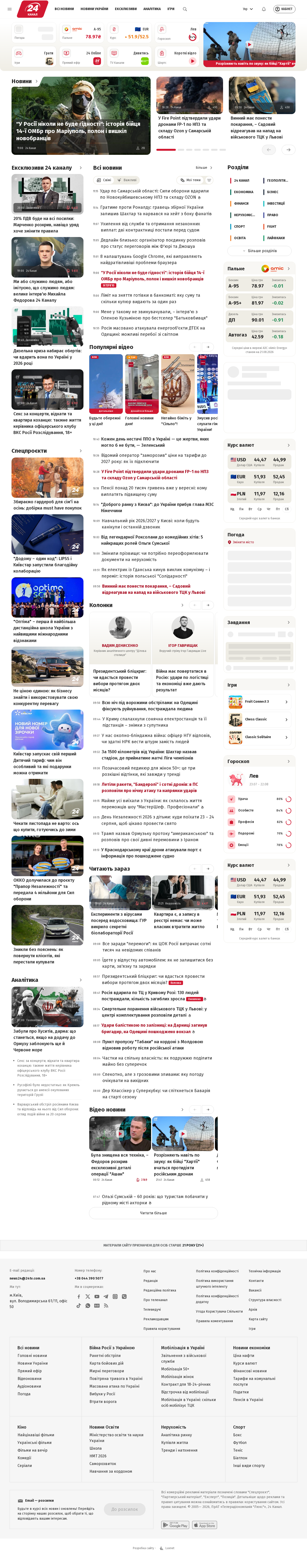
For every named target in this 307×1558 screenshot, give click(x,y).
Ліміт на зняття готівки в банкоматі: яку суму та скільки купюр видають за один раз (150, 298)
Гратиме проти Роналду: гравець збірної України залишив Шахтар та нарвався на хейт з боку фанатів (156, 210)
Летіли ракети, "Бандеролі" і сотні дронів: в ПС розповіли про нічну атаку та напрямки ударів (150, 787)
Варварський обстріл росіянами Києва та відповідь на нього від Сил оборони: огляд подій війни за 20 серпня (48, 1109)
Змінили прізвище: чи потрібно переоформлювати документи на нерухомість (155, 556)
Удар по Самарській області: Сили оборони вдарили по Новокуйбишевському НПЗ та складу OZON (154, 194)
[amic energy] (272, 268)
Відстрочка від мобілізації (185, 1392)
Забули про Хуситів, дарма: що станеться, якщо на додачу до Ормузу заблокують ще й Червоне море (44, 1041)
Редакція (150, 1281)
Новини (22, 81)
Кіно (22, 1427)
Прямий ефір (30, 1371)
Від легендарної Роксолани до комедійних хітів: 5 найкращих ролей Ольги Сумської (152, 540)
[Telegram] (106, 1296)
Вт (250, 509)
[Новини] (36, 81)
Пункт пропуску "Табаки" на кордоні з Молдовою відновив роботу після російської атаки (152, 1045)
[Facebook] (79, 1296)
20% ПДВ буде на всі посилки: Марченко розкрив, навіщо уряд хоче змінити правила (46, 225)
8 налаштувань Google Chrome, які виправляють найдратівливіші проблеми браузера (151, 259)
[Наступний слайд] (289, 44)
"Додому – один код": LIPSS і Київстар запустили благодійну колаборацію (45, 565)
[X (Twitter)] (88, 1296)
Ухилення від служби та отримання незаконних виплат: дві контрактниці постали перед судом (150, 227)
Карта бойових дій (106, 1363)
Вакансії (255, 1290)
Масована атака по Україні (114, 1386)
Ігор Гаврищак (183, 645)
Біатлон (240, 1458)
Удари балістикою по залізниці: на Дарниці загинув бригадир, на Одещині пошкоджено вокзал (154, 1028)
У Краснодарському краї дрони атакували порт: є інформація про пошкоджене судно (151, 853)
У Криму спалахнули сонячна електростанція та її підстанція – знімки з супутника (154, 722)
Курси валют (245, 1363)
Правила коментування (214, 1321)
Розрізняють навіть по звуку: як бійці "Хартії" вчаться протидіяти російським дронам (177, 1164)
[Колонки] (182, 605)
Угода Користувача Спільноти (219, 1311)
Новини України (94, 9)
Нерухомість (173, 1427)
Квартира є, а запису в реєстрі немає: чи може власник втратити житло (179, 920)
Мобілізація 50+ (175, 1369)
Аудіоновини (29, 1386)
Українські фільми (35, 1442)
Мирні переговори (106, 1371)
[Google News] (97, 1306)
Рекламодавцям (156, 1319)
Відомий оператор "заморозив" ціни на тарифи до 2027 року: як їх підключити (154, 458)
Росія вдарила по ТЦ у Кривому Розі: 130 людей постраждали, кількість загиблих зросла (151, 996)
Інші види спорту (249, 1465)
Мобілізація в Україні (183, 1347)
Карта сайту (258, 1319)
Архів (253, 1310)
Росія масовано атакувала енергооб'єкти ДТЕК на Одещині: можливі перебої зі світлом (153, 331)
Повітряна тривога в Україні (115, 1378)
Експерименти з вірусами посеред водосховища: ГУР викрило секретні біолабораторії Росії (119, 924)
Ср (260, 509)
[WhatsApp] (88, 1306)
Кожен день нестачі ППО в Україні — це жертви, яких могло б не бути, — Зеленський (155, 442)
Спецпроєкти (29, 450)
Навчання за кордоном (110, 1471)
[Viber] (124, 1296)
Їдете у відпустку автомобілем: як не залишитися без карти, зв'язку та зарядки (157, 963)
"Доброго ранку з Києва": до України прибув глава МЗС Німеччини (157, 507)
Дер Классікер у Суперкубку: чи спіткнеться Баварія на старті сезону (156, 1094)
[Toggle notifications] (264, 9)
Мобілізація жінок (177, 1376)
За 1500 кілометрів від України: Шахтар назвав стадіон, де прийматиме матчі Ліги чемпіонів (149, 755)
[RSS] (106, 1306)
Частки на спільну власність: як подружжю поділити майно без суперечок (157, 1061)
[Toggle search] (185, 9)
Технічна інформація (265, 1271)
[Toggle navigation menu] (9, 9)
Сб (287, 509)
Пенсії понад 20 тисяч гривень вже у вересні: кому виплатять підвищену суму (154, 491)
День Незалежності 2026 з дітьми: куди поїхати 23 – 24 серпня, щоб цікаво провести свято (157, 820)
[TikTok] (79, 1306)
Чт (269, 509)
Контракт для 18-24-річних (186, 1384)
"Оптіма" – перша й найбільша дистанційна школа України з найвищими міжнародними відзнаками (44, 631)
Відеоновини (29, 1378)
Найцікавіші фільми (36, 1435)
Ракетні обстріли (105, 1355)
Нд (232, 509)
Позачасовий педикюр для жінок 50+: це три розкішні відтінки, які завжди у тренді (148, 771)
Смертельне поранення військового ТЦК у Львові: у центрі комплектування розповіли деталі (154, 1012)
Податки (241, 1392)
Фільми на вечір (32, 1450)
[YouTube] (97, 1296)
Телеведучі (152, 1310)
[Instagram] (115, 1296)
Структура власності (265, 1300)
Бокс (237, 1435)
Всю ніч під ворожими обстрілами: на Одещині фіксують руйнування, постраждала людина (150, 706)
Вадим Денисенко (120, 645)
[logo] (32, 9)
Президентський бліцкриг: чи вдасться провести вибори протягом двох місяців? (119, 681)
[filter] (209, 180)
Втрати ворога (103, 1401)
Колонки (100, 605)
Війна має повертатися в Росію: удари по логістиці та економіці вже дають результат (182, 681)
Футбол (240, 1442)
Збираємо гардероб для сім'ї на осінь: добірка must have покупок (47, 505)
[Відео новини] (182, 1109)
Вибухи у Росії (102, 1394)
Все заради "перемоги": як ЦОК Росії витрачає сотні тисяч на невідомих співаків (156, 947)
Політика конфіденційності (217, 1271)
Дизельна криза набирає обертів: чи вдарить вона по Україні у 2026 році (47, 357)
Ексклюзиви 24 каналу (42, 167)
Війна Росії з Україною (112, 1347)
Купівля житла (174, 1442)
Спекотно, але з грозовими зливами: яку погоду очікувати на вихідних (153, 1077)
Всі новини (64, 9)
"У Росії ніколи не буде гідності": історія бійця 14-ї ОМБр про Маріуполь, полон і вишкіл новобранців (78, 131)
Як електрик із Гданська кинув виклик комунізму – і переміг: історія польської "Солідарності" (155, 573)
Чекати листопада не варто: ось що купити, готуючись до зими (46, 826)
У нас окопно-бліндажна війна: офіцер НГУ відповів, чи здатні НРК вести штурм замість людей (156, 738)
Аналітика (152, 9)
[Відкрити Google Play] (175, 1525)
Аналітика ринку (176, 1435)
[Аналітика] (80, 980)
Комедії (24, 1458)
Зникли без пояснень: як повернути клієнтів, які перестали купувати (38, 956)
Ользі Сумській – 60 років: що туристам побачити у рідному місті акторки (155, 1199)
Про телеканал (155, 1300)
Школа (95, 1448)
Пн (241, 509)
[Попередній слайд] (209, 44)
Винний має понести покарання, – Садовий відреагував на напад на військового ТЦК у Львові (257, 127)
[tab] (166, 150)
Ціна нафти (243, 1355)
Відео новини (107, 1109)
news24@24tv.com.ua (27, 1278)
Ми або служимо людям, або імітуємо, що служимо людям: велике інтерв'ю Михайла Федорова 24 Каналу (44, 291)
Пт (278, 509)
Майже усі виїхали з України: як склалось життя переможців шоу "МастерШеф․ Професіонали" (151, 804)
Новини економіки (251, 1347)
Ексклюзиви (126, 9)
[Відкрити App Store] (204, 1525)
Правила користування (161, 1329)
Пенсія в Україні (248, 1399)
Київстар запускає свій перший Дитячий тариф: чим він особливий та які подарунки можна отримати (44, 763)
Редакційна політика (159, 1290)
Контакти (256, 1281)
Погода (24, 1394)
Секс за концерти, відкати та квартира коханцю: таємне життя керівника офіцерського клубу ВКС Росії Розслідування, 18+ (47, 423)
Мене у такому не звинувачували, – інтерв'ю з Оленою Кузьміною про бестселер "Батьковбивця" (154, 315)
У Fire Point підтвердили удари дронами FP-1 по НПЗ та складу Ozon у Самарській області (189, 127)
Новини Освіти (104, 1427)
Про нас (149, 1271)
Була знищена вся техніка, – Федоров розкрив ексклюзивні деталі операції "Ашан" (119, 1164)
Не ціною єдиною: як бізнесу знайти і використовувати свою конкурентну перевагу (45, 697)
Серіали (25, 1465)
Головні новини (32, 1355)
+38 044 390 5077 (89, 1278)
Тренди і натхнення (179, 1450)
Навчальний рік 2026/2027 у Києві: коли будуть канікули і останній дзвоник (150, 524)
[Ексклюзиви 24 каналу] (80, 168)
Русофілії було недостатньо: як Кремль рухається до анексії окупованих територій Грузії (48, 1090)
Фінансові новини (250, 1371)
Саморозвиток (102, 1463)
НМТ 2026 (97, 1456)
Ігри (170, 9)
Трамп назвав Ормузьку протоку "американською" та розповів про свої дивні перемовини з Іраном (157, 836)
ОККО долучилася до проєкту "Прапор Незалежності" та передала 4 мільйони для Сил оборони (43, 890)
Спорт (239, 1427)
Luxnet (169, 1548)
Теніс (238, 1450)
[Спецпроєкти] (80, 451)
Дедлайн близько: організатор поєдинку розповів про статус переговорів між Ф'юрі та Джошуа (153, 243)
